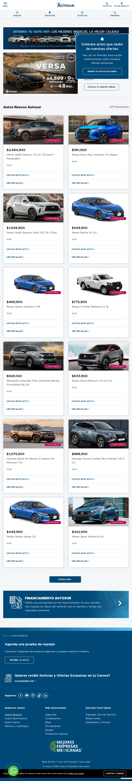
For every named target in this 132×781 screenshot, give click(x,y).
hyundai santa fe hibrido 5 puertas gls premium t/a (30, 461)
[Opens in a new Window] (20, 695)
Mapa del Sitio (49, 762)
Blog (48, 722)
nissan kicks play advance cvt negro (95, 155)
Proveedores (53, 726)
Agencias (50, 714)
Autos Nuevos (13, 714)
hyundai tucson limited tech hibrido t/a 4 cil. (98, 461)
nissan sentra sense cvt (21, 537)
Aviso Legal (84, 762)
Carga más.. (65, 579)
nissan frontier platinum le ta (90, 307)
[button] (19, 660)
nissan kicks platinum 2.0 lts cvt (92, 381)
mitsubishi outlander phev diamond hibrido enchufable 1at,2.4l (33, 383)
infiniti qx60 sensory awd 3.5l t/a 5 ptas (32, 233)
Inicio (6, 636)
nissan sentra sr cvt (84, 233)
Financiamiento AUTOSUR (48, 598)
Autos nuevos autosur (22, 107)
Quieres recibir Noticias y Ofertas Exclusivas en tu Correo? (62, 675)
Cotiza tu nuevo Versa (101, 87)
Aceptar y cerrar (115, 773)
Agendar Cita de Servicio (101, 714)
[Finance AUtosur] (120, 603)
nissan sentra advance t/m (23, 307)
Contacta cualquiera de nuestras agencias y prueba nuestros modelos (47, 651)
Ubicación (50, 16)
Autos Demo (12, 722)
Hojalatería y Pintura (98, 722)
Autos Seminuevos (16, 718)
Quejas (49, 730)
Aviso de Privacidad (67, 762)
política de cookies (76, 773)
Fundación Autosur (56, 734)
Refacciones (93, 718)
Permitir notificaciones (102, 71)
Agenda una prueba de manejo (30, 644)
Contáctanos (53, 718)
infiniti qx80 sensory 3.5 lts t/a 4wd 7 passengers (30, 157)
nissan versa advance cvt (88, 537)
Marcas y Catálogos (17, 726)
